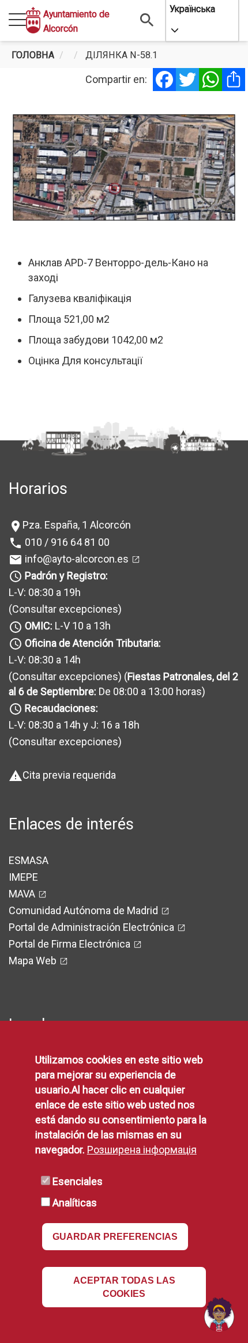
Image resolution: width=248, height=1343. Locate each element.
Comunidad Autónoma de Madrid (83, 910)
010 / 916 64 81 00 (66, 542)
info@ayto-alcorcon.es (75, 559)
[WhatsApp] (210, 79)
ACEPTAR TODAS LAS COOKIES (124, 1287)
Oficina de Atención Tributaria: (93, 643)
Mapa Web (33, 961)
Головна (33, 55)
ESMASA (28, 860)
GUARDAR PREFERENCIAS (115, 1237)
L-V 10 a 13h (68, 626)
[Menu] (17, 20)
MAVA (22, 894)
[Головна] (33, 20)
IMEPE (23, 877)
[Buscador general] (147, 19)
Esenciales (77, 1181)
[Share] (233, 79)
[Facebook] (164, 79)
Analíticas (74, 1203)
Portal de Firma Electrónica (69, 944)
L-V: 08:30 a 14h (45, 660)
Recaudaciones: (61, 708)
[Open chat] (219, 1314)
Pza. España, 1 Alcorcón (76, 525)
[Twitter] (187, 79)
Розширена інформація (142, 1150)
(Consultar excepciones (63, 609)
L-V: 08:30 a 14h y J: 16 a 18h (74, 725)
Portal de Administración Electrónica (91, 927)
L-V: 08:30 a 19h (45, 592)
